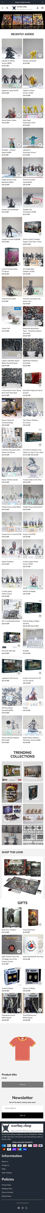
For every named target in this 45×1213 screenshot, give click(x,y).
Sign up (22, 1115)
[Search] (7, 8)
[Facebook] (18, 1208)
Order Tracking (7, 1173)
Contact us (5, 1165)
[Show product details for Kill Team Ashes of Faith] (27, 882)
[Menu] (2, 7)
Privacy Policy (6, 1185)
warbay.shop (25, 1203)
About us (5, 1162)
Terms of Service (7, 1192)
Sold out (22, 1085)
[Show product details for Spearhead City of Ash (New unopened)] (18, 873)
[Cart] (42, 8)
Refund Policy (6, 1196)
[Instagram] (22, 1208)
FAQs (4, 1169)
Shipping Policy (7, 1189)
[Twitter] (26, 1208)
